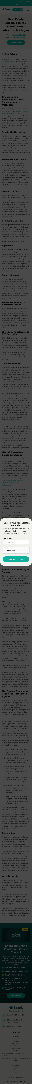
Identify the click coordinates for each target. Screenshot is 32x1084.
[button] (29, 523)
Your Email (7, 538)
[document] (16, 542)
